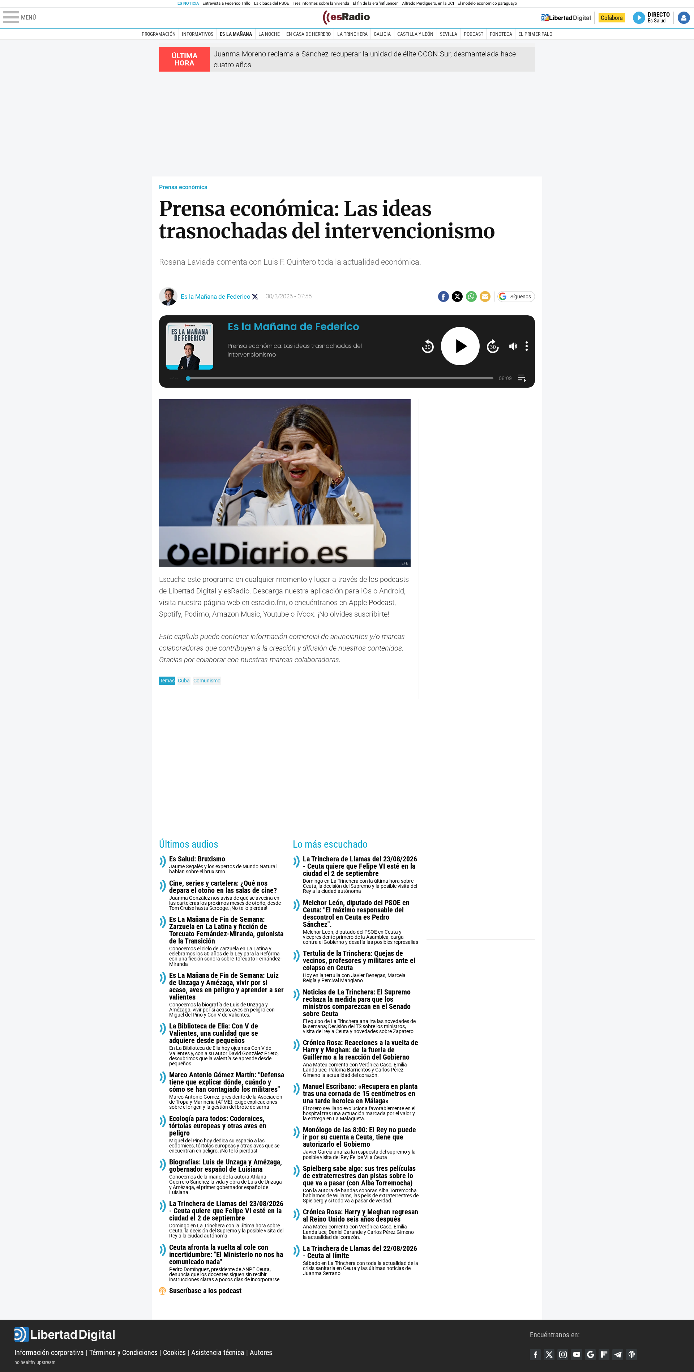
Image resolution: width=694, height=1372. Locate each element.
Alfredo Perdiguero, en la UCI (428, 3)
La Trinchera (352, 34)
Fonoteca (501, 34)
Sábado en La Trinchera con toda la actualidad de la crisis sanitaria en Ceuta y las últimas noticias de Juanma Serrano (360, 1260)
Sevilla (448, 34)
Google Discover (590, 1354)
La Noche (269, 34)
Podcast (473, 34)
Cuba (184, 680)
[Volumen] (513, 346)
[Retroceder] (427, 346)
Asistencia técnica (217, 1352)
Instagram (562, 1354)
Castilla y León (415, 34)
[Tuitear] (457, 296)
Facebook (535, 1354)
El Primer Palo (535, 34)
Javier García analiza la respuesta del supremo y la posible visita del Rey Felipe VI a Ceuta (359, 1143)
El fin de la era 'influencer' (375, 3)
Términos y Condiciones (123, 1352)
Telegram (617, 1354)
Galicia (382, 34)
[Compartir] (443, 296)
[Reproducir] (460, 346)
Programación (159, 34)
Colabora (612, 17)
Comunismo (206, 680)
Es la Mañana (236, 34)
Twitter (549, 1354)
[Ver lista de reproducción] (522, 378)
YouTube (576, 1354)
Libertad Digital (272, 1334)
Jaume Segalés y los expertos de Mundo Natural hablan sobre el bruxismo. (223, 864)
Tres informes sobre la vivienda (321, 3)
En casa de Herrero (308, 34)
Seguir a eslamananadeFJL (255, 296)
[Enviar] (471, 296)
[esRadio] (346, 17)
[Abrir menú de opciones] (527, 346)
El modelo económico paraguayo (487, 3)
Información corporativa (49, 1352)
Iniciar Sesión (684, 18)
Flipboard (604, 1354)
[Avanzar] (492, 346)
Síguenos (520, 296)
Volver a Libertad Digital (566, 18)
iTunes (631, 1354)
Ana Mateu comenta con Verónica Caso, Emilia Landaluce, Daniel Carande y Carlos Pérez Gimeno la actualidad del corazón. (360, 1224)
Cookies (174, 1352)
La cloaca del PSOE (271, 3)
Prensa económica (183, 187)
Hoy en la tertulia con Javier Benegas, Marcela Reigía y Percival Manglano (359, 966)
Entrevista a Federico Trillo (226, 3)
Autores (261, 1352)
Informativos (197, 34)
